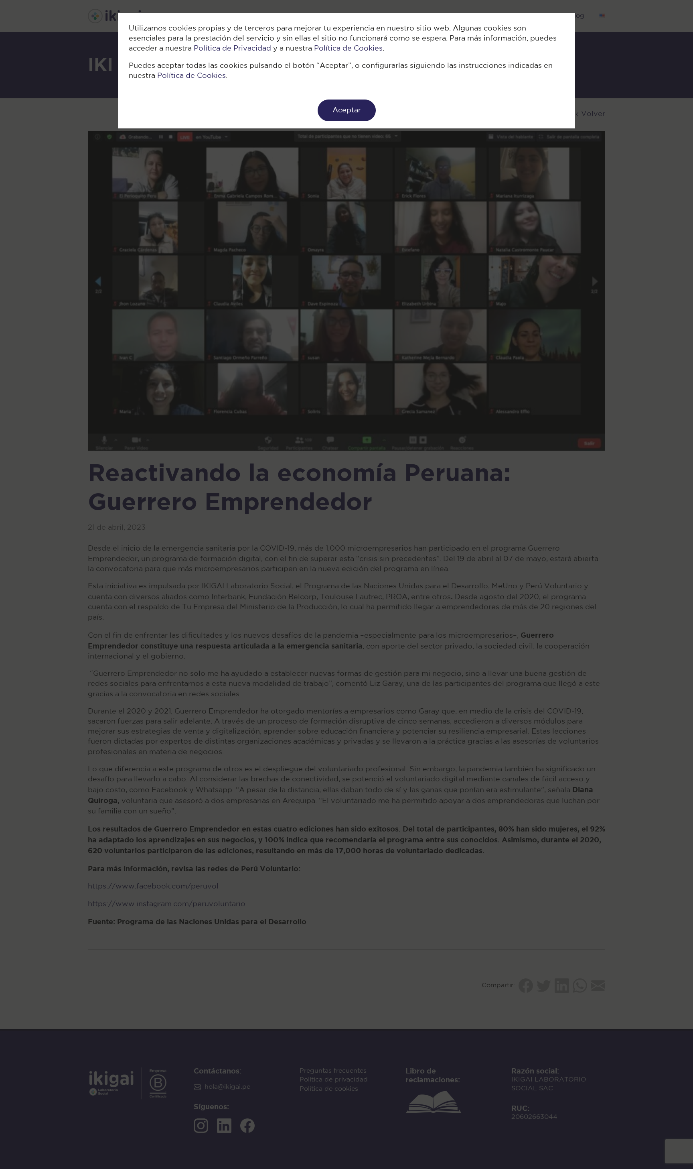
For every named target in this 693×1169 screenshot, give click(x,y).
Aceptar (346, 110)
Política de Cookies (348, 48)
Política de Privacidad (232, 48)
